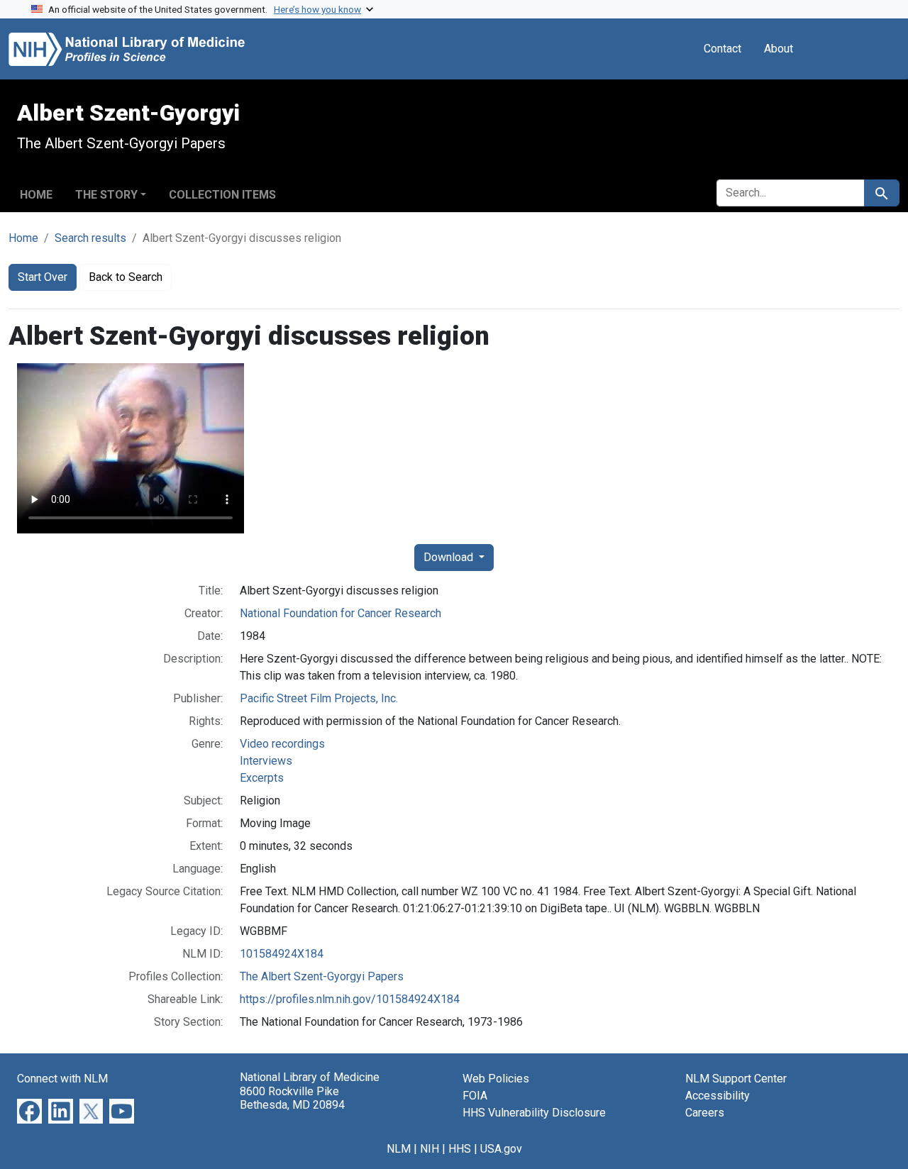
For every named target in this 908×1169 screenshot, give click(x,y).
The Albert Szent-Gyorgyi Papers (322, 976)
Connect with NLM (62, 1078)
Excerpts (262, 778)
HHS (459, 1149)
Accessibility (717, 1095)
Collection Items (222, 194)
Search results (90, 238)
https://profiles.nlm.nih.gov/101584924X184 (350, 999)
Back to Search (125, 277)
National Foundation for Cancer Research (340, 613)
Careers (704, 1112)
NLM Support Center (736, 1078)
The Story (106, 194)
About (778, 48)
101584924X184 (281, 953)
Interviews (266, 761)
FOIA (475, 1095)
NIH (429, 1149)
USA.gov (501, 1149)
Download (449, 557)
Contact (722, 48)
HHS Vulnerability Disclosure (534, 1112)
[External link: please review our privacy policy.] (29, 1110)
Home (36, 194)
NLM (399, 1149)
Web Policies (496, 1078)
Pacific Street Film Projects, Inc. (319, 698)
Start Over (42, 277)
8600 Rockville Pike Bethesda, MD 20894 (292, 1098)
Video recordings (282, 743)
